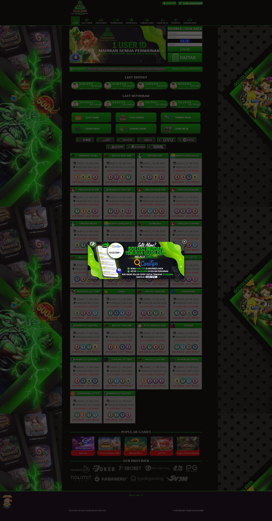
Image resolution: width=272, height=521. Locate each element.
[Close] (184, 241)
